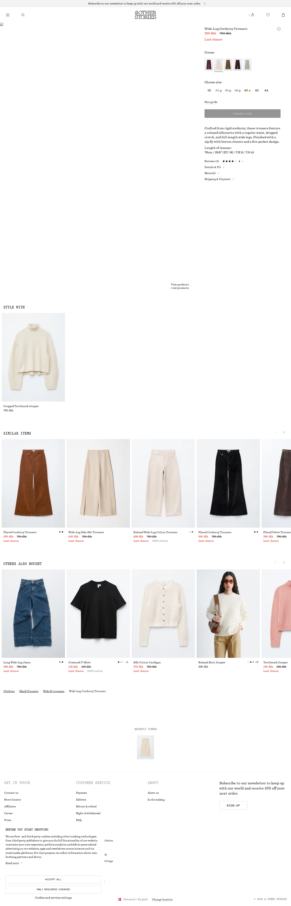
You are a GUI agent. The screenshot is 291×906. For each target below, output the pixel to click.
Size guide (211, 102)
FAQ (79, 820)
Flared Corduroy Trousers (19, 532)
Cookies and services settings (53, 897)
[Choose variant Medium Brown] (228, 65)
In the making (156, 799)
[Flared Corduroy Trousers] (33, 483)
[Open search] (23, 15)
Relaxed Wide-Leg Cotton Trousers (155, 532)
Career (8, 813)
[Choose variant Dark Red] (209, 65)
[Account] (252, 15)
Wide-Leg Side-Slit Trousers (86, 532)
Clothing (9, 691)
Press (7, 820)
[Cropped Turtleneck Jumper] (33, 357)
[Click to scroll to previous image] (275, 432)
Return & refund (86, 806)
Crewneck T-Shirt (79, 662)
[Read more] (145, 3)
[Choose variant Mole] (247, 65)
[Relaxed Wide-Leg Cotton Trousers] (163, 483)
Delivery (81, 799)
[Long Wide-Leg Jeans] (33, 613)
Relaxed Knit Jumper (211, 662)
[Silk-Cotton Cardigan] (163, 613)
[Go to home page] (145, 15)
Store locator (12, 799)
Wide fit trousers (53, 691)
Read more (12, 863)
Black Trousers (28, 691)
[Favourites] (268, 15)
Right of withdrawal (88, 813)
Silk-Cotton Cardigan (147, 662)
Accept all (53, 879)
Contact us (11, 793)
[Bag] (283, 15)
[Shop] (7, 15)
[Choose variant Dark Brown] (237, 65)
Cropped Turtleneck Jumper (21, 406)
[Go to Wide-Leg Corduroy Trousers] (145, 747)
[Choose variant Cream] (218, 65)
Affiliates (10, 806)
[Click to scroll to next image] (284, 432)
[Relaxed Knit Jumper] (228, 613)
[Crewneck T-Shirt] (98, 613)
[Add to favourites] (279, 29)
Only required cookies (53, 889)
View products (180, 288)
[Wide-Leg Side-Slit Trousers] (98, 483)
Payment (81, 793)
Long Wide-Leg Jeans (16, 662)
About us (153, 793)
